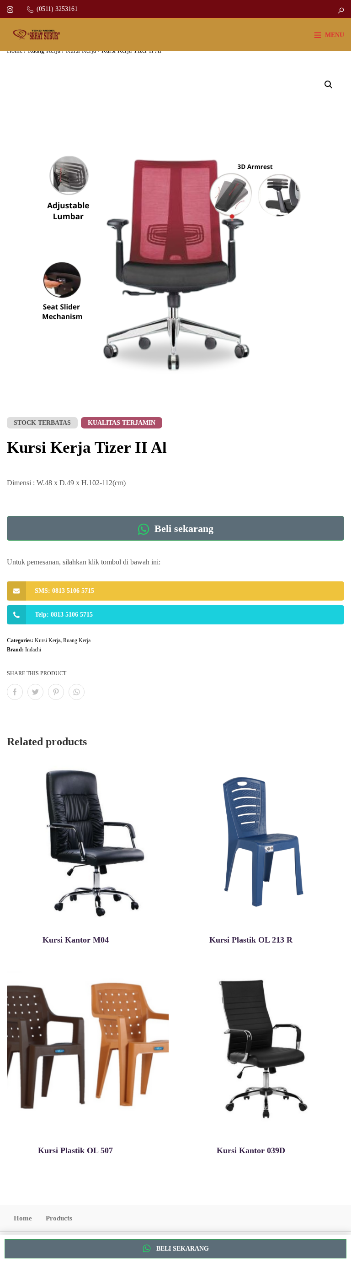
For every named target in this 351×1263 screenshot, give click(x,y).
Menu (334, 35)
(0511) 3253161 (57, 8)
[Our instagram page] (10, 8)
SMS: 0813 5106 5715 (64, 590)
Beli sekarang (182, 528)
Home (23, 1218)
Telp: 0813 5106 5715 (64, 614)
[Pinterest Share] (56, 692)
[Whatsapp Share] (77, 692)
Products (59, 1218)
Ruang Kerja (76, 640)
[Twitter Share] (35, 692)
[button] (328, 84)
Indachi (33, 649)
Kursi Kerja (47, 640)
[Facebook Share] (15, 692)
